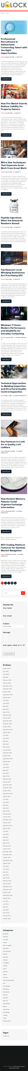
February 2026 (7, 680)
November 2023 (7, 753)
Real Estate (6, 992)
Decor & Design (7, 945)
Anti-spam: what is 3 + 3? (14, 645)
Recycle (5, 995)
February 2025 (7, 715)
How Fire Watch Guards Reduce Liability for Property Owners (14, 106)
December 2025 (7, 686)
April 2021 (5, 840)
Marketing (6, 989)
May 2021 (5, 837)
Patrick (19, 57)
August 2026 (6, 668)
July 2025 (5, 700)
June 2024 (6, 738)
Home (2, 13)
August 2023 (6, 761)
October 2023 (7, 755)
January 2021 (6, 848)
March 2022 (6, 811)
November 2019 (7, 889)
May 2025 (5, 706)
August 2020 (6, 863)
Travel (4, 1018)
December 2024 (7, 721)
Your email (7, 616)
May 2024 (5, 741)
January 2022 (7, 816)
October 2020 (7, 857)
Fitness (5, 965)
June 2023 (6, 767)
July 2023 (5, 764)
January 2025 (7, 718)
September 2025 (7, 694)
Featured (5, 957)
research (5, 997)
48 (12, 583)
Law (4, 983)
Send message (9, 653)
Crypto (5, 942)
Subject (6, 624)
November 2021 (7, 819)
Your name (7, 608)
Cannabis (5, 939)
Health (5, 974)
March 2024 (6, 747)
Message (6, 632)
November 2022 (7, 787)
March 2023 (6, 776)
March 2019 (6, 912)
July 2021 (5, 831)
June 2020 (6, 869)
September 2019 (7, 895)
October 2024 (7, 726)
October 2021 (6, 822)
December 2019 (7, 886)
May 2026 (5, 677)
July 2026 (5, 671)
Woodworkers (6, 1021)
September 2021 (7, 825)
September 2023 (7, 758)
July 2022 (5, 799)
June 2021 (6, 834)
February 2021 (7, 846)
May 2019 (5, 907)
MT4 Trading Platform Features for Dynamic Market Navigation (13, 548)
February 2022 (7, 814)
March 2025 (6, 712)
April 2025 (6, 709)
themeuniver (16, 1066)
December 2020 (7, 851)
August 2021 (6, 828)
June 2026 (6, 674)
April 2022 (6, 808)
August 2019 (6, 898)
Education (6, 948)
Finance (5, 960)
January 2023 (7, 782)
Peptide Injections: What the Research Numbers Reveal (12, 221)
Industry (5, 977)
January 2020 (7, 883)
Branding (5, 933)
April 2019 (5, 910)
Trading (5, 1015)
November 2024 (7, 723)
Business (5, 936)
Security (5, 1000)
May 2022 (5, 805)
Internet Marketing (8, 980)
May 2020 (5, 872)
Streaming (6, 1009)
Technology (6, 1012)
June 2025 (6, 703)
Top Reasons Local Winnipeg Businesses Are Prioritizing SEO (13, 273)
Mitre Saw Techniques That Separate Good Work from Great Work (13, 165)
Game (4, 968)
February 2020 (7, 880)
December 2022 (7, 784)
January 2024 (7, 750)
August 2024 (6, 732)
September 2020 (7, 860)
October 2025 (7, 691)
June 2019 (6, 904)
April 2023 (6, 773)
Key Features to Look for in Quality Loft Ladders (13, 445)
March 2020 (6, 878)
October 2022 (7, 790)
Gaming (5, 971)
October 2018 (6, 918)
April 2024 (6, 744)
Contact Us (6, 1036)
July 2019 (5, 901)
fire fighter (6, 963)
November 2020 (7, 854)
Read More (6, 79)
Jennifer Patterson (19, 395)
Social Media (6, 1003)
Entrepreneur (7, 951)
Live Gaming (6, 986)
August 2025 (6, 697)
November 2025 (7, 689)
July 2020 (5, 866)
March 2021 (6, 843)
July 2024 (5, 735)
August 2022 (6, 796)
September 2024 (7, 729)
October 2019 (6, 892)
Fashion (5, 954)
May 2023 (5, 770)
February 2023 (7, 779)
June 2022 (6, 802)
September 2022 (7, 793)
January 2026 (7, 683)
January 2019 (6, 915)
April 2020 (6, 875)
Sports (5, 1006)
